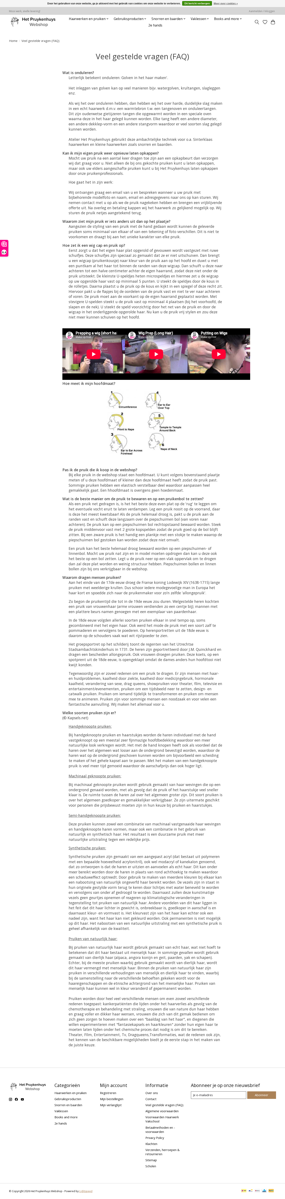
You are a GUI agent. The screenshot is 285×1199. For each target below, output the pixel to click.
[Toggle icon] (257, 22)
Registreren (108, 1093)
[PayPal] (271, 1191)
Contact (150, 1099)
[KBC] (264, 1191)
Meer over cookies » (226, 3)
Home (13, 41)
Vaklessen (61, 1111)
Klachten (151, 1144)
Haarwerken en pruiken (70, 1093)
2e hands (155, 25)
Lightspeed (85, 1191)
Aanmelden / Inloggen (262, 11)
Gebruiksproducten (67, 1099)
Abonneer (261, 1095)
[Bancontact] (250, 1191)
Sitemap (151, 1160)
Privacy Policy (154, 1138)
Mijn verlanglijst (111, 1105)
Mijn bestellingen (111, 1099)
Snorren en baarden (68, 1105)
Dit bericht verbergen (197, 3)
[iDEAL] (243, 1191)
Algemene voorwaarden (162, 1111)
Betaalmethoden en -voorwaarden (160, 1129)
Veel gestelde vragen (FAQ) (164, 1105)
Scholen (150, 1166)
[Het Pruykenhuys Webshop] (34, 22)
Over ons (151, 1093)
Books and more (66, 1117)
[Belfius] (257, 1191)
